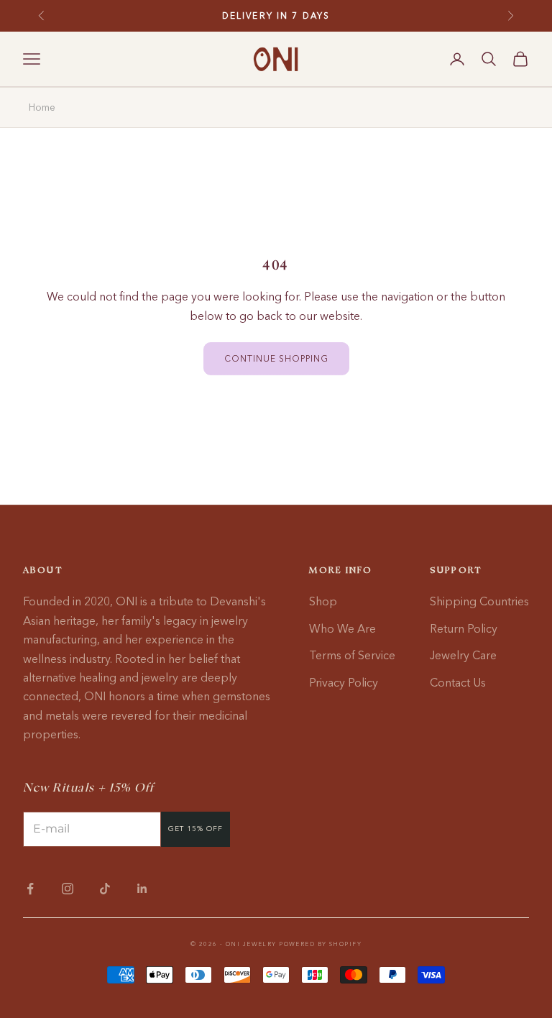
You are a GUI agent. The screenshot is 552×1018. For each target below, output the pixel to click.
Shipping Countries (479, 601)
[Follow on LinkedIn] (142, 888)
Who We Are (342, 628)
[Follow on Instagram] (67, 888)
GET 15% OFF (195, 828)
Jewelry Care (463, 655)
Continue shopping (276, 358)
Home (42, 107)
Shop (323, 601)
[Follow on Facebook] (30, 888)
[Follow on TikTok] (105, 888)
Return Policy (463, 628)
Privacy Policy (343, 682)
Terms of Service (352, 655)
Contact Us (458, 682)
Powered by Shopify (320, 944)
